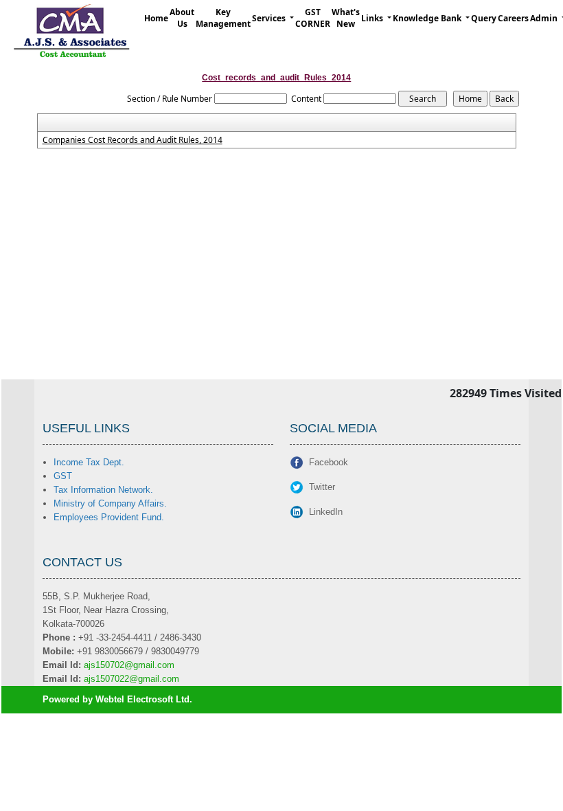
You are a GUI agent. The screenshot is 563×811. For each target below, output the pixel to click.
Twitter (322, 487)
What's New (346, 18)
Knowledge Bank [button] (428, 18)
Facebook (328, 462)
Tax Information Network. (103, 490)
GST (63, 476)
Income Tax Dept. (89, 462)
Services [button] (270, 18)
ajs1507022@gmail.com (131, 679)
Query (483, 18)
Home (156, 18)
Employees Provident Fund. (109, 517)
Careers (513, 18)
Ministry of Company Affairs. (110, 503)
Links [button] (373, 18)
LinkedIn (326, 512)
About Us (182, 18)
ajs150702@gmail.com (129, 665)
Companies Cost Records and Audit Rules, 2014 (132, 140)
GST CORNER (312, 18)
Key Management (223, 18)
